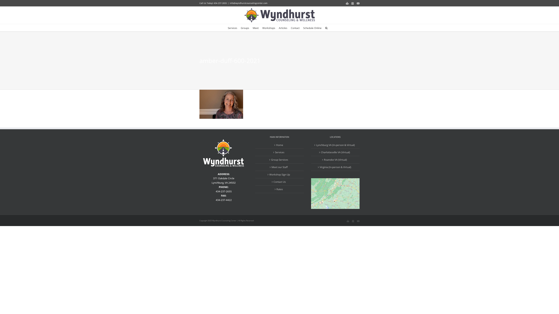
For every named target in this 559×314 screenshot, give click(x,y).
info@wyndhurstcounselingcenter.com (248, 3)
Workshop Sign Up (279, 174)
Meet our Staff (279, 167)
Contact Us (280, 181)
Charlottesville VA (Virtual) (335, 152)
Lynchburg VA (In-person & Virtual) (335, 145)
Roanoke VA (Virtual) (335, 159)
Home (279, 145)
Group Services (279, 159)
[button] (326, 27)
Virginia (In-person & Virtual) (335, 167)
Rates (279, 189)
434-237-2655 (220, 3)
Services (279, 152)
